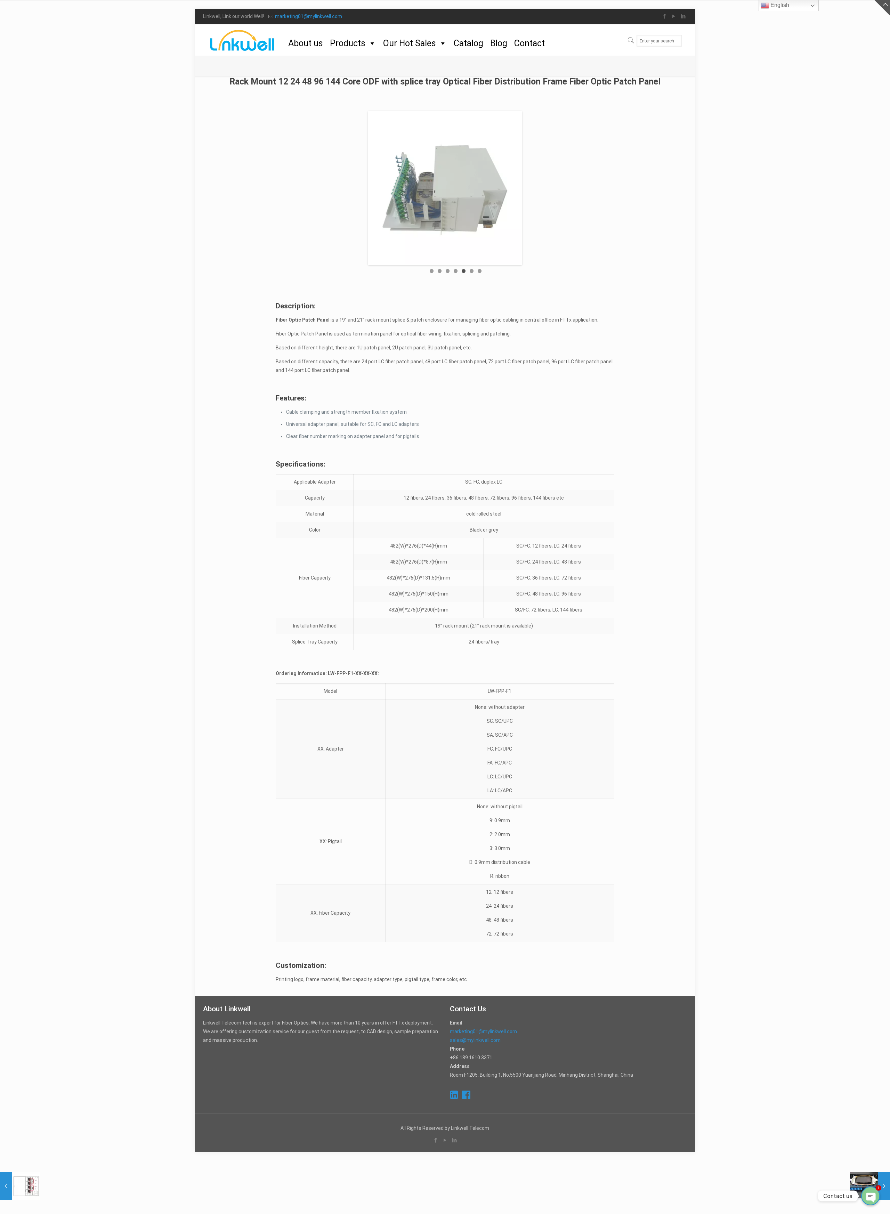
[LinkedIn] (683, 16)
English (779, 5)
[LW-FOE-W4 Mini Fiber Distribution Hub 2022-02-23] (20, 1186)
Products (347, 43)
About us (305, 43)
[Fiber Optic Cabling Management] (242, 40)
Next (531, 188)
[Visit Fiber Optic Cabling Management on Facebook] (466, 1096)
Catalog (468, 43)
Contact (529, 43)
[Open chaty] (870, 1196)
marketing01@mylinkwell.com (308, 16)
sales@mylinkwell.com (475, 1040)
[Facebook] (664, 16)
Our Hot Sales (409, 43)
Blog (498, 43)
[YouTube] (674, 16)
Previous (359, 188)
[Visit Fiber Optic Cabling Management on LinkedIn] (454, 1096)
